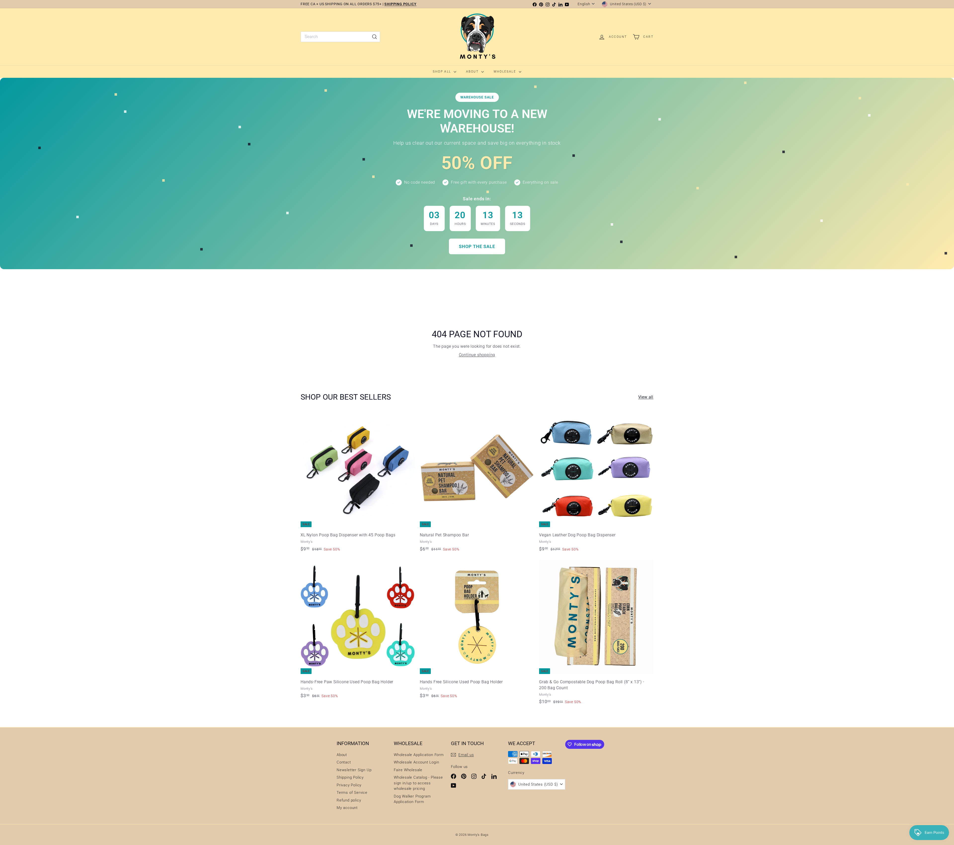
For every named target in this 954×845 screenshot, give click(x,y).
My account (347, 807)
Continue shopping (477, 354)
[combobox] (340, 37)
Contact (344, 762)
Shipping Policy (350, 777)
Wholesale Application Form (419, 755)
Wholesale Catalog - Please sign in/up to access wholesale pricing (418, 783)
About (473, 71)
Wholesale (505, 71)
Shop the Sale (477, 246)
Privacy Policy (349, 785)
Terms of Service (352, 792)
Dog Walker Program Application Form (412, 799)
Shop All (442, 71)
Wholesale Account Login (416, 762)
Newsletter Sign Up (354, 770)
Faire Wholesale (408, 770)
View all (645, 397)
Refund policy (349, 800)
